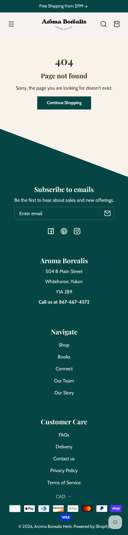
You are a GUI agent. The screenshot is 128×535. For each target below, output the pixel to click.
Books (64, 357)
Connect (64, 369)
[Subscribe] (107, 213)
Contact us (64, 458)
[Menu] (11, 24)
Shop (64, 345)
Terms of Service (64, 482)
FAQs (64, 435)
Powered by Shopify (92, 526)
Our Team (64, 381)
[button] (103, 24)
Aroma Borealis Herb (53, 526)
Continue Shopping (64, 102)
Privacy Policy (64, 470)
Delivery (64, 447)
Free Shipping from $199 (61, 6)
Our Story (64, 393)
